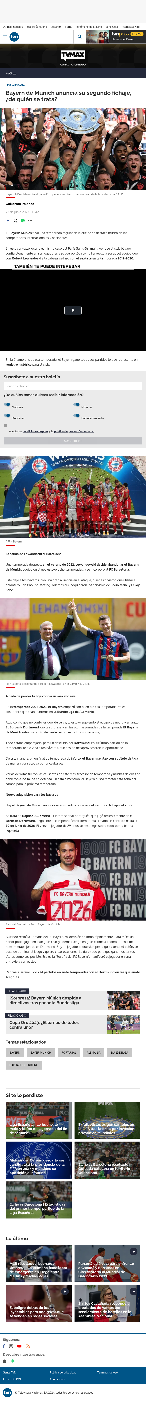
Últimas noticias (13, 26)
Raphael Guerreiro (24, 1065)
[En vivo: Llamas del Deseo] (97, 36)
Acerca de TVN (12, 1379)
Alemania (94, 1052)
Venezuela (112, 26)
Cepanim (56, 26)
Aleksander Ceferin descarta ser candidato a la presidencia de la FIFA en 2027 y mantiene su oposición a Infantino (37, 1166)
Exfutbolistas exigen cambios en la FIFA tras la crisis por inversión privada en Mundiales (106, 1128)
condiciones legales (35, 431)
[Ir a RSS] (29, 1346)
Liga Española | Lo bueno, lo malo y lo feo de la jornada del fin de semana (38, 1128)
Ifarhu (68, 26)
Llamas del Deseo (123, 39)
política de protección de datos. (74, 431)
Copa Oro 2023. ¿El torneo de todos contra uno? (44, 1025)
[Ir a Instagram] (11, 1346)
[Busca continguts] (79, 36)
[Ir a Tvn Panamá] (41, 37)
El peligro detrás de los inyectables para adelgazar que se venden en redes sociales (37, 1311)
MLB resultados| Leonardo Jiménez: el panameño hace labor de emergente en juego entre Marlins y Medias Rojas (38, 1269)
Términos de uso (107, 1372)
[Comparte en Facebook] (8, 220)
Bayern (15, 1052)
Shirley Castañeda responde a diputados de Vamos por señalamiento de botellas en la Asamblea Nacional (104, 1309)
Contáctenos (57, 1379)
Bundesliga (119, 1052)
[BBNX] (7, 1392)
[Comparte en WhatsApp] (23, 220)
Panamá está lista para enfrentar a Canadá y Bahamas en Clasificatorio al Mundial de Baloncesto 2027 (106, 1269)
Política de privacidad (63, 1372)
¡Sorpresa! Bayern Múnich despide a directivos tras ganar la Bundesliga (46, 1000)
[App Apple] (5, 1361)
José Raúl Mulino (36, 26)
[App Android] (13, 1361)
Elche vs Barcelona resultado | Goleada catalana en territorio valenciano (104, 1168)
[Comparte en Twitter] (15, 220)
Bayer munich (41, 1052)
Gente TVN (9, 1372)
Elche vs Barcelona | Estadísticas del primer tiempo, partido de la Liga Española (37, 1208)
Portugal (69, 1052)
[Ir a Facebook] (4, 1346)
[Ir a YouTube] (20, 1346)
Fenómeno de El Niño (89, 26)
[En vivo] (113, 33)
